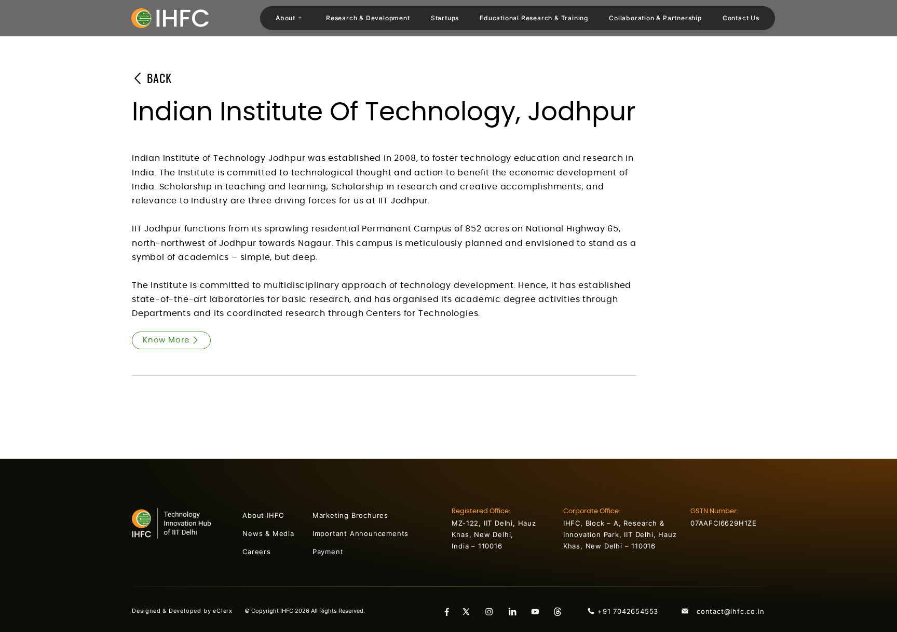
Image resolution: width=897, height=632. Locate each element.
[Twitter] (470, 611)
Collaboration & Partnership (655, 18)
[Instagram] (493, 611)
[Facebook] (447, 611)
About (285, 18)
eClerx (228, 610)
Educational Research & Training (534, 18)
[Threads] (561, 611)
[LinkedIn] (516, 611)
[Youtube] (539, 611)
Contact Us (741, 18)
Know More (166, 340)
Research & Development (368, 18)
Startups (445, 18)
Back (158, 79)
